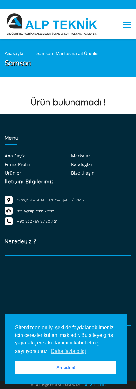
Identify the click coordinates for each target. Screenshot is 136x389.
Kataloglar (82, 164)
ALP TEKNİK (96, 385)
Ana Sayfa (15, 156)
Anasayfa (14, 53)
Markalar (80, 156)
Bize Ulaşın (83, 173)
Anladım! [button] (66, 367)
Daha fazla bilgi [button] (68, 351)
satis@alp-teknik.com (35, 210)
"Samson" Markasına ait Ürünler (67, 53)
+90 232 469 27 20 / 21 (37, 221)
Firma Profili (17, 164)
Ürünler (13, 173)
